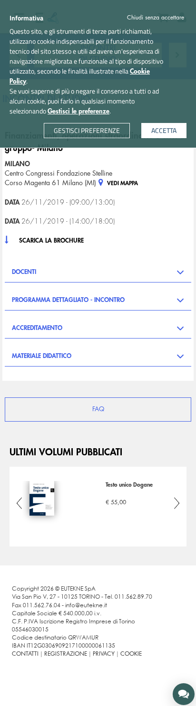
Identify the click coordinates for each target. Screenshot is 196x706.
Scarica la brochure (51, 240)
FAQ (98, 409)
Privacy (104, 654)
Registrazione (65, 654)
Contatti (25, 654)
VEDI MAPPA (122, 183)
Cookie (131, 654)
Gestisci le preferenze (78, 111)
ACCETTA (163, 130)
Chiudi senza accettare (155, 17)
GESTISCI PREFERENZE (87, 130)
